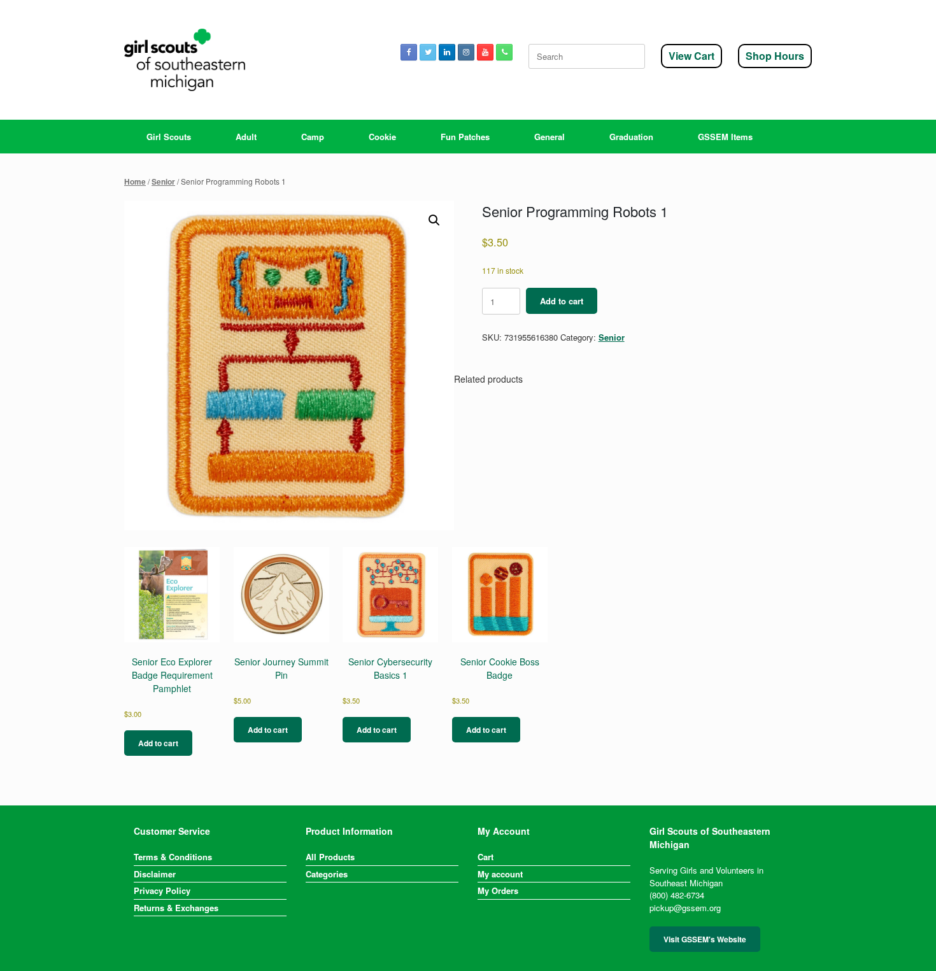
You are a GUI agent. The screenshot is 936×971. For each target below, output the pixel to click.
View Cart (691, 55)
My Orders (498, 890)
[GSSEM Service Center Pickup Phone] (504, 52)
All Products (330, 857)
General (549, 137)
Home (135, 181)
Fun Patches (465, 137)
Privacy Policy (162, 890)
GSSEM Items (725, 137)
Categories (327, 874)
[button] (434, 220)
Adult (246, 137)
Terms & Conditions (173, 857)
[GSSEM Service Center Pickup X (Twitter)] (428, 52)
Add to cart (561, 301)
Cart (485, 857)
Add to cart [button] (158, 743)
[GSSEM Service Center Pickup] (184, 60)
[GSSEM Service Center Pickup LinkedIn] (447, 52)
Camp (312, 137)
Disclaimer (155, 874)
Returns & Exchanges (176, 908)
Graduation (631, 137)
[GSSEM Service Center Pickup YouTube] (485, 52)
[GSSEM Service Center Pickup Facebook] (409, 52)
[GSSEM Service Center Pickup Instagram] (466, 52)
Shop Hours (775, 55)
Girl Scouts (168, 137)
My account (500, 874)
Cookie (382, 137)
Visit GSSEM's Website (704, 939)
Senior (163, 181)
